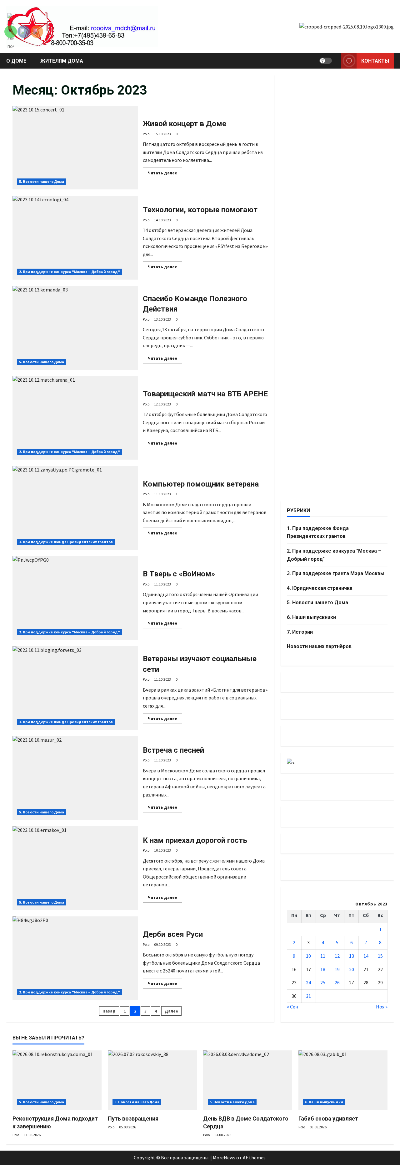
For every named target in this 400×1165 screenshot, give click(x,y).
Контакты (375, 61)
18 (322, 969)
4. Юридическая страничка (319, 588)
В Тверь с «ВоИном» (75, 598)
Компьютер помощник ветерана (75, 508)
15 (380, 955)
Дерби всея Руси (75, 958)
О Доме (16, 61)
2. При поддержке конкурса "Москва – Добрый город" (69, 271)
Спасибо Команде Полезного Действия (75, 328)
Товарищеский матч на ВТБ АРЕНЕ (75, 418)
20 (351, 969)
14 (365, 955)
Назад (109, 1011)
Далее (171, 1011)
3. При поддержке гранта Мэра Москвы (335, 573)
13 (351, 955)
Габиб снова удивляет (328, 1118)
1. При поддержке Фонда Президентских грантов (66, 541)
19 (337, 969)
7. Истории (300, 632)
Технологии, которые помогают (75, 238)
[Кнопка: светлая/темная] (325, 61)
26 (337, 982)
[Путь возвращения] (152, 1080)
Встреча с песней (75, 778)
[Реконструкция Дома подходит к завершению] (57, 1080)
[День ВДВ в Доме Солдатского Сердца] (247, 1080)
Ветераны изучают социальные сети (75, 688)
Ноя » (382, 1006)
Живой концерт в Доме (75, 148)
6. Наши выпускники (311, 617)
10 (308, 955)
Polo (146, 133)
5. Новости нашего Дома (41, 181)
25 (322, 982)
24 (308, 982)
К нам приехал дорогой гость (75, 868)
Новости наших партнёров (319, 646)
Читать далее (165, 174)
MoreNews (224, 1157)
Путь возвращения (133, 1118)
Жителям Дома (61, 61)
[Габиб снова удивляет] (343, 1080)
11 (322, 955)
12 (337, 955)
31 (308, 995)
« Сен (292, 1006)
